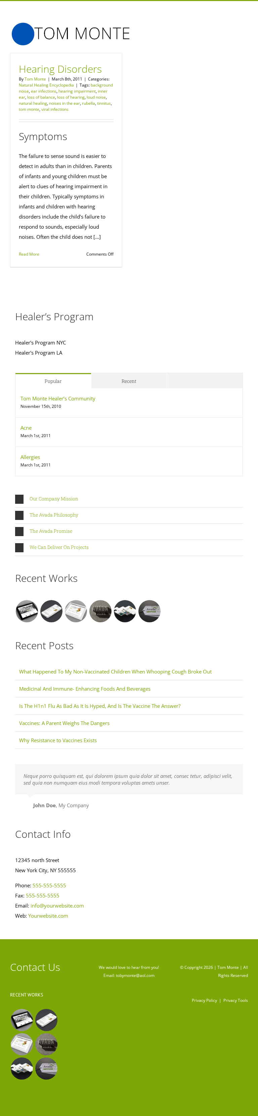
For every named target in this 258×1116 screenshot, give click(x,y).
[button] (129, 499)
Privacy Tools (235, 1000)
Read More (29, 254)
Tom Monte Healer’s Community (57, 398)
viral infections (55, 109)
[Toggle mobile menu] (245, 27)
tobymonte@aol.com (135, 975)
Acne (26, 427)
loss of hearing (71, 97)
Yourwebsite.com (48, 915)
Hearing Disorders (60, 69)
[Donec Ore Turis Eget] (26, 611)
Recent (129, 381)
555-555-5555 (49, 885)
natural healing (33, 103)
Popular (53, 381)
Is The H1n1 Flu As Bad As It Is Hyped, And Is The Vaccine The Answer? (99, 705)
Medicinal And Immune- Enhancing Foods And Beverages (84, 688)
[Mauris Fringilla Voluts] (51, 611)
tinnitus (104, 103)
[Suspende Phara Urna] (149, 611)
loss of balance (41, 97)
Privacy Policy (204, 1000)
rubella (88, 103)
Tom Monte (35, 79)
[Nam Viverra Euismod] (100, 611)
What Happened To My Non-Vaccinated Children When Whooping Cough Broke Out (115, 671)
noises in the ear (64, 103)
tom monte (29, 109)
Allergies (30, 457)
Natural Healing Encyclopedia (46, 85)
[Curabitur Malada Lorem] (124, 611)
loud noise (96, 97)
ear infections (43, 91)
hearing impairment (77, 91)
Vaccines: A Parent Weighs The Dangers (64, 723)
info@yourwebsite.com (57, 905)
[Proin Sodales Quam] (75, 611)
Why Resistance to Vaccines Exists (58, 740)
